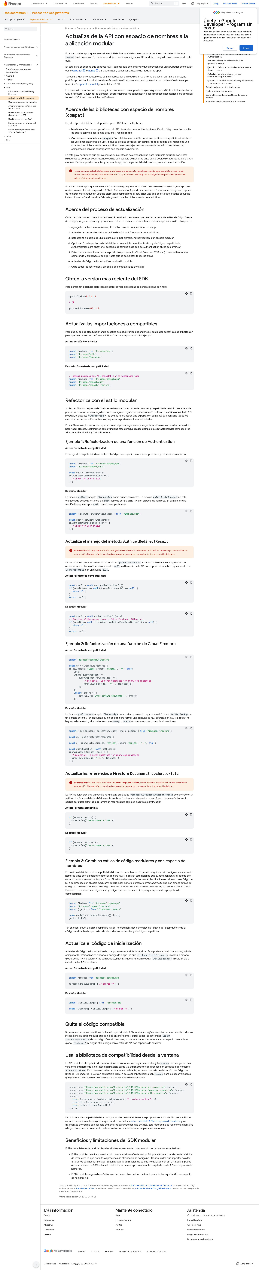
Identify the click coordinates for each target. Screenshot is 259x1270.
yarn (92, 84)
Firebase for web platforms (49, 13)
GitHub (47, 1234)
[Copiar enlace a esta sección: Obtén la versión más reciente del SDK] (151, 279)
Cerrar (229, 48)
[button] (18, 47)
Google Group (194, 1224)
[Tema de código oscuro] (186, 293)
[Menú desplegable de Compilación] (47, 3)
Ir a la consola (230, 3)
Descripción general (14, 19)
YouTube (120, 1229)
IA (59, 19)
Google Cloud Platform (130, 1251)
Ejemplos (134, 19)
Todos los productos (156, 1251)
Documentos (109, 3)
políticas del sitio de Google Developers (153, 1188)
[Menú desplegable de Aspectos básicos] (51, 19)
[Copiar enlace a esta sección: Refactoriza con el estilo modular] (140, 401)
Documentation (15, 13)
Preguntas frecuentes (197, 1234)
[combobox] (164, 3)
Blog (216, 3)
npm (81, 84)
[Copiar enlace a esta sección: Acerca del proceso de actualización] (147, 210)
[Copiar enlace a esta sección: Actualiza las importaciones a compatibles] (160, 324)
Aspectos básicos (39, 19)
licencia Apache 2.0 (85, 1188)
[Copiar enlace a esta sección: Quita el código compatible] (128, 1024)
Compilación (37, 3)
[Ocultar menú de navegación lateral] (36, 1265)
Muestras (48, 1224)
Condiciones (50, 1263)
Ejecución (58, 3)
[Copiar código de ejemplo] (191, 293)
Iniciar (246, 48)
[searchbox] (20, 29)
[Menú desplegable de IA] (63, 19)
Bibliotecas (49, 1229)
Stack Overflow (194, 1220)
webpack (77, 70)
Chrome (95, 1251)
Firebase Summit (123, 1220)
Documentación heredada (200, 1239)
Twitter (119, 1224)
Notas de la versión (196, 1229)
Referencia (118, 19)
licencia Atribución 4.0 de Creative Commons (151, 1185)
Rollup (91, 70)
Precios (94, 3)
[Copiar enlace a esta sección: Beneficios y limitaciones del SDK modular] (159, 1141)
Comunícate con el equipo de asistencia (206, 1215)
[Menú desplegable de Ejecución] (67, 3)
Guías (46, 1215)
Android (81, 1251)
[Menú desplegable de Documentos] (119, 3)
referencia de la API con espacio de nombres (155, 1121)
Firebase (69, 28)
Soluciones (78, 3)
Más (128, 3)
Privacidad (64, 1263)
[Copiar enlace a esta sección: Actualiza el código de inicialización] (145, 944)
